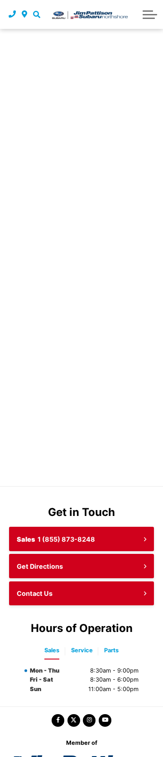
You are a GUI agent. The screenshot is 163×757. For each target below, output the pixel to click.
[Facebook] (58, 720)
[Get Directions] (24, 14)
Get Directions (40, 566)
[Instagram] (89, 720)
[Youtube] (105, 720)
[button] (36, 14)
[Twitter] (73, 720)
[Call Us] (12, 14)
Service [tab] (82, 650)
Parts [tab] (111, 650)
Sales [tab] (51, 650)
